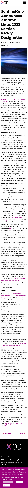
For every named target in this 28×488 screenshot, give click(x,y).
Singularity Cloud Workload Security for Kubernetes (14, 346)
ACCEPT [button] (20, 482)
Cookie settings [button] (8, 482)
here (10, 228)
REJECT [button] (6, 485)
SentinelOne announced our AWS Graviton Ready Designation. (13, 296)
